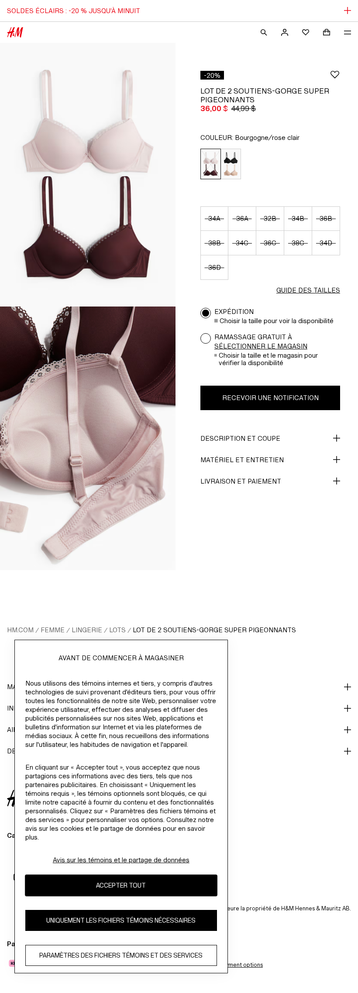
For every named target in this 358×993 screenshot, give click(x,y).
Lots (117, 630)
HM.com (20, 630)
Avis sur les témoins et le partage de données (121, 860)
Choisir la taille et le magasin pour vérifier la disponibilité (268, 359)
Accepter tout (121, 885)
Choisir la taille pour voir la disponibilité (277, 320)
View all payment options (230, 965)
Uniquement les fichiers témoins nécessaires (121, 920)
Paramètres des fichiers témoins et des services (121, 955)
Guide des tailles (308, 290)
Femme (53, 630)
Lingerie (87, 630)
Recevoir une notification (270, 397)
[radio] (210, 164)
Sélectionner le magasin (260, 346)
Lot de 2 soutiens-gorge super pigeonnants (214, 630)
